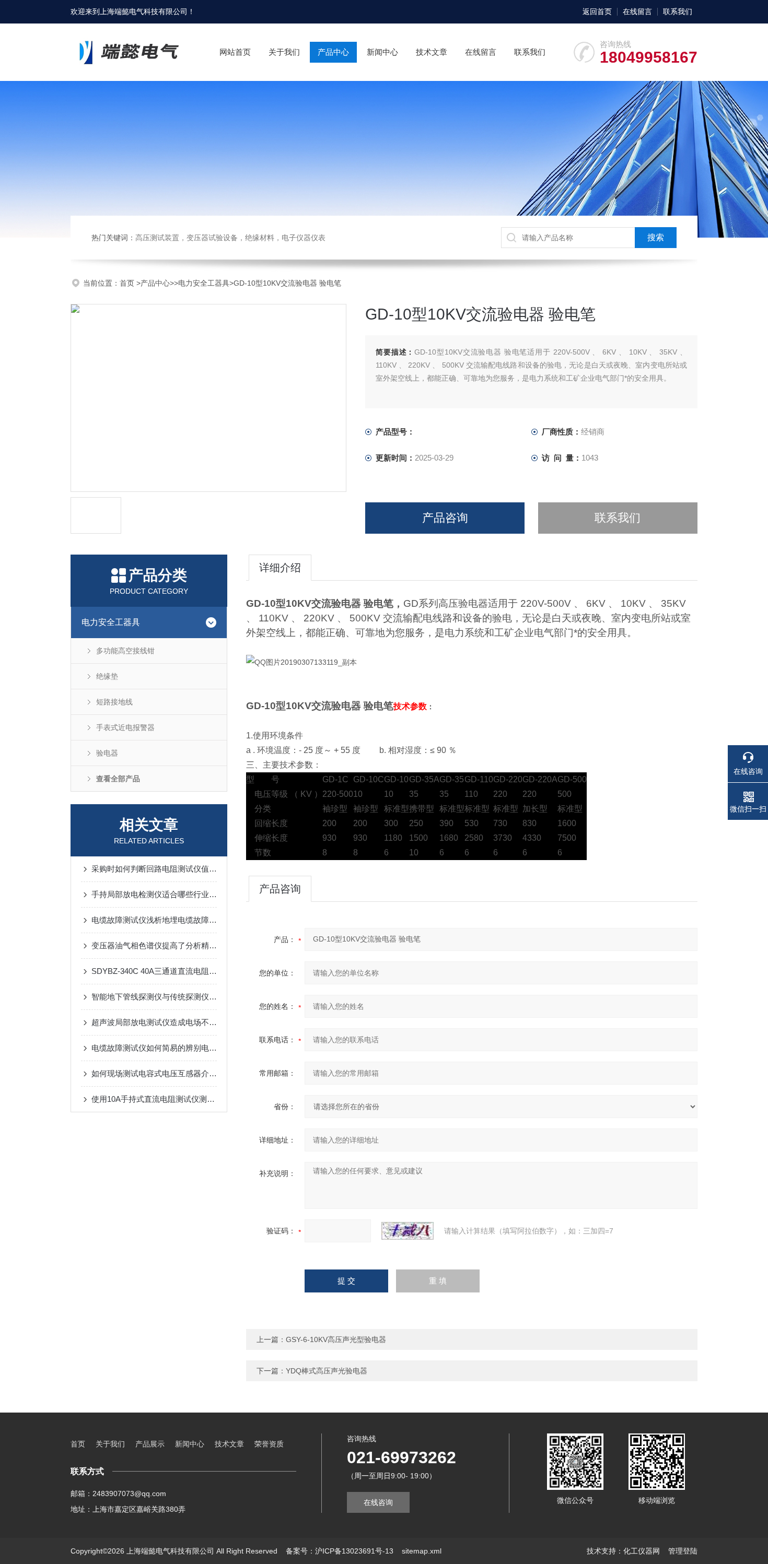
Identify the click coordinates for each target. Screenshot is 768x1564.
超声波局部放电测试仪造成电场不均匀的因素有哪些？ (154, 1022)
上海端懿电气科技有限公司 (144, 11)
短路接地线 (114, 702)
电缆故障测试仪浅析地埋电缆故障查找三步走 (154, 919)
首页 (128, 283)
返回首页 (597, 11)
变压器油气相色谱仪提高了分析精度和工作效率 (154, 945)
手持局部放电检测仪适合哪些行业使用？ (154, 894)
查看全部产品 (118, 778)
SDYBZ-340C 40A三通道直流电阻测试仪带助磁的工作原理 (154, 971)
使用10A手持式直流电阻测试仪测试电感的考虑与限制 (154, 1099)
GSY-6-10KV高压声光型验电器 (336, 1339)
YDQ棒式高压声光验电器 (326, 1371)
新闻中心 (382, 52)
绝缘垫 (107, 676)
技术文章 (431, 52)
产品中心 (333, 52)
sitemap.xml (421, 1551)
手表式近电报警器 (125, 727)
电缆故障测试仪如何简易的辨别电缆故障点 (154, 1047)
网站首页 (235, 52)
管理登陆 (682, 1551)
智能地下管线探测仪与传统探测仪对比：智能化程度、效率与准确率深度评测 (154, 996)
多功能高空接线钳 (125, 650)
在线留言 (637, 11)
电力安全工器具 (203, 283)
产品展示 (150, 1444)
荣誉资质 (269, 1444)
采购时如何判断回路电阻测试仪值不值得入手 (154, 868)
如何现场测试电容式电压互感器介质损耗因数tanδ (154, 1073)
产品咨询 (445, 517)
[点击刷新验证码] (407, 1231)
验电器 (107, 753)
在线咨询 (378, 1502)
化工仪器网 (641, 1551)
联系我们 (677, 11)
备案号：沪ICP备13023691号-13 (339, 1551)
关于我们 (284, 52)
